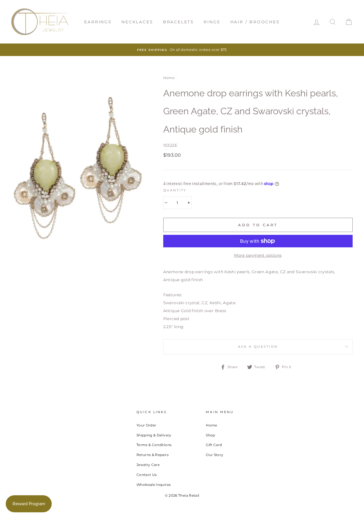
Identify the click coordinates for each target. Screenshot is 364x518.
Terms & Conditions (153, 445)
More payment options (258, 255)
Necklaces (137, 21)
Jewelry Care (148, 465)
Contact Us (146, 475)
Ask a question (258, 347)
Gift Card (214, 445)
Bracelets (178, 21)
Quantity (175, 190)
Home (168, 78)
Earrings (97, 21)
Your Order (146, 425)
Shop (210, 435)
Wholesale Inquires (153, 484)
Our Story (214, 455)
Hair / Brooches (255, 21)
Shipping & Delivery (153, 435)
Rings (212, 21)
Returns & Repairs (152, 455)
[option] (182, 49)
